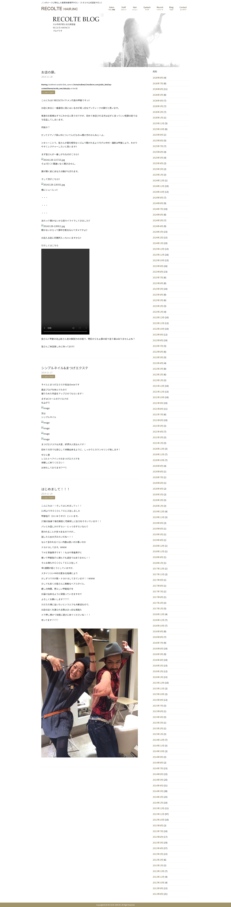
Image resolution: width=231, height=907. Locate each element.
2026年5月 (158, 94)
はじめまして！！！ (55, 489)
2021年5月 (158, 425)
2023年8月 (158, 271)
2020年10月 (158, 460)
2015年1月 (158, 734)
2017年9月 (158, 579)
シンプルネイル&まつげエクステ (64, 367)
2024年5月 (158, 220)
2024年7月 (158, 209)
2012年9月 (158, 888)
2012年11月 (158, 876)
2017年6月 (158, 597)
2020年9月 (158, 465)
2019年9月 (158, 523)
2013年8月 (158, 825)
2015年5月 (158, 717)
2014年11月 (158, 745)
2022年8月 (158, 340)
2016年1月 (158, 677)
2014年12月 (158, 739)
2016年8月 (158, 637)
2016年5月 (158, 654)
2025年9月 (158, 134)
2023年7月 (158, 277)
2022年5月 (158, 357)
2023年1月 (158, 311)
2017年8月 (158, 585)
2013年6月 (158, 836)
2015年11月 (158, 688)
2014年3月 (158, 791)
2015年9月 (158, 699)
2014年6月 (158, 774)
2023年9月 (158, 266)
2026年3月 (158, 106)
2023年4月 (158, 294)
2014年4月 (158, 785)
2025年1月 (158, 174)
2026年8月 (158, 77)
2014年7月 (158, 768)
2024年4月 (158, 226)
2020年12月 (158, 448)
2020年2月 (158, 500)
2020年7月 (158, 477)
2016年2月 (158, 671)
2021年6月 (158, 420)
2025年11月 (158, 123)
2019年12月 (158, 511)
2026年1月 (158, 117)
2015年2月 (158, 728)
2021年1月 (158, 443)
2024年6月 (158, 214)
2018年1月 (158, 562)
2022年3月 (158, 368)
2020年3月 (158, 494)
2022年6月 (158, 351)
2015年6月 (158, 711)
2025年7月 (158, 146)
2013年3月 (158, 854)
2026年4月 (158, 100)
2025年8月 (158, 140)
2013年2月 (158, 859)
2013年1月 (158, 865)
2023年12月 (158, 248)
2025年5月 (158, 157)
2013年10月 (158, 819)
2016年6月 (158, 648)
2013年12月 (158, 808)
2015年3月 (158, 722)
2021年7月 (158, 414)
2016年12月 (158, 614)
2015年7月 (158, 705)
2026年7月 (158, 83)
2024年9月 (158, 197)
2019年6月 (158, 528)
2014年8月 (158, 762)
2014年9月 (158, 757)
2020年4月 (158, 488)
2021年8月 (158, 408)
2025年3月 (158, 169)
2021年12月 (158, 385)
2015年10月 (158, 694)
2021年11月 (158, 391)
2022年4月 (158, 363)
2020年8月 (158, 471)
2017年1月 (158, 608)
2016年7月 (158, 642)
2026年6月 (158, 89)
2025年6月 (158, 151)
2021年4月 (158, 431)
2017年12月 (158, 568)
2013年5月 (158, 842)
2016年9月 (158, 631)
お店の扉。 (49, 72)
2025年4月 (158, 163)
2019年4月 (158, 540)
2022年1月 (158, 380)
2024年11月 (158, 186)
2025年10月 (158, 129)
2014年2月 (158, 796)
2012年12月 (158, 871)
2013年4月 (158, 848)
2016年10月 (158, 625)
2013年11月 (158, 814)
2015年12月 (158, 682)
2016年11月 (158, 620)
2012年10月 (158, 882)
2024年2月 (158, 237)
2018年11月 (158, 551)
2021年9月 (158, 403)
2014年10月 (158, 751)
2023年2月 (158, 306)
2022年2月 (158, 374)
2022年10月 (158, 328)
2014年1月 (158, 802)
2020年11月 (158, 454)
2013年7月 (158, 831)
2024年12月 (158, 180)
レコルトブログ (48, 92)
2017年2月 (158, 602)
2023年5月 (158, 288)
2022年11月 (158, 323)
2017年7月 (158, 591)
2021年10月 (158, 397)
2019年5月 (158, 534)
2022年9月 (158, 334)
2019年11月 (158, 517)
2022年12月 (158, 317)
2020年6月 (158, 482)
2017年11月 (158, 574)
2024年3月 (158, 231)
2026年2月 (158, 112)
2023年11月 (158, 254)
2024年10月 (158, 191)
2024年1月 (158, 243)
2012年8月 (158, 893)
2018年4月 (158, 557)
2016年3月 (158, 665)
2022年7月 (158, 345)
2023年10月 (158, 260)
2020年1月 (158, 505)
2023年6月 (158, 283)
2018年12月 (158, 545)
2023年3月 (158, 300)
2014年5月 (158, 779)
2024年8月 (158, 203)
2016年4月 (158, 659)
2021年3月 (158, 437)
